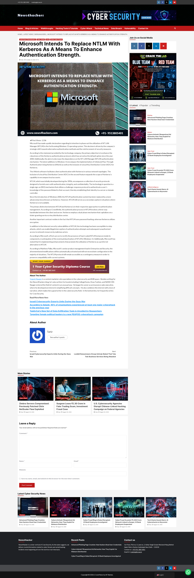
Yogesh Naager (36, 279)
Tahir (22, 60)
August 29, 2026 (67, 412)
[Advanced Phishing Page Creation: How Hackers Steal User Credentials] (138, 117)
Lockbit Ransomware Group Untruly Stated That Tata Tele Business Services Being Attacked (95, 354)
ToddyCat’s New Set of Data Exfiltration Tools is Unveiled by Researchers (66, 311)
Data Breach (116, 28)
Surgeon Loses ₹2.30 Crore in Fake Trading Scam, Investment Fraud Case (72, 406)
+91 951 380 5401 (23, 2)
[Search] (175, 28)
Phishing (149, 115)
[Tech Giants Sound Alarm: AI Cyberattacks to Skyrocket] (138, 189)
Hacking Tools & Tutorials (67, 28)
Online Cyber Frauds (56, 39)
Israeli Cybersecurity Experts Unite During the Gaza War (57, 301)
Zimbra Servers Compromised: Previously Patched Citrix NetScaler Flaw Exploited (34, 406)
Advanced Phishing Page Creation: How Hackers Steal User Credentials (96, 545)
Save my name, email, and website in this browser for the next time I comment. (50, 478)
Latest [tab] (134, 105)
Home (20, 28)
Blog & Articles (31, 28)
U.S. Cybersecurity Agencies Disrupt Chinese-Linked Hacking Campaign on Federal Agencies (110, 406)
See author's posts (57, 337)
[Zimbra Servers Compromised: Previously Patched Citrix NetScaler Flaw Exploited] (35, 389)
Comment (23, 433)
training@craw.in (37, 2)
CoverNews (99, 575)
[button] (188, 572)
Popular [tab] (144, 105)
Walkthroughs (47, 28)
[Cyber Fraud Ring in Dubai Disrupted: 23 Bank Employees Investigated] (138, 153)
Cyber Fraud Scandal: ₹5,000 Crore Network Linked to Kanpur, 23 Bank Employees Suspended (160, 172)
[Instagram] (158, 2)
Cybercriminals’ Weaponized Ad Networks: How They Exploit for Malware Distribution (159, 136)
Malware (149, 132)
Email (76, 461)
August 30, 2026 (29, 412)
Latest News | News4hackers (28, 39)
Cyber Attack (86, 28)
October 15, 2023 (31, 60)
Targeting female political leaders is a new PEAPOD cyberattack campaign (66, 314)
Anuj (22, 412)
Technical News (102, 28)
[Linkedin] (170, 2)
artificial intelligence (153, 187)
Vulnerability (130, 28)
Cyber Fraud (150, 151)
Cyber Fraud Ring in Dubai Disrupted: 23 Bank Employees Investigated (96, 556)
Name (22, 461)
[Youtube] (174, 2)
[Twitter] (166, 2)
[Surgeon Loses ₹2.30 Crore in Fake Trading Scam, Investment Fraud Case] (73, 389)
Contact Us (143, 28)
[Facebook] (162, 2)
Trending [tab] (155, 105)
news (47, 39)
